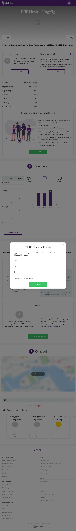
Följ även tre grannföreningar (24, 278)
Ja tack (38, 284)
